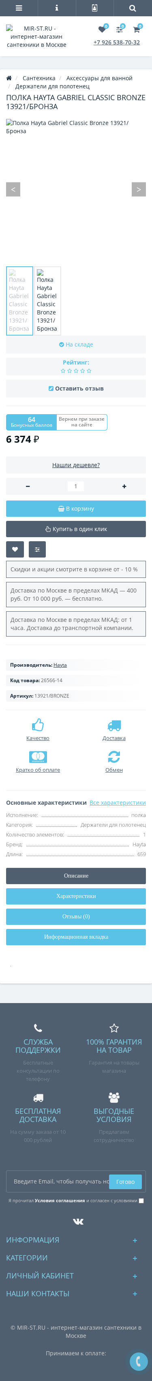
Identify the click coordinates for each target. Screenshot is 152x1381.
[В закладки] (15, 549)
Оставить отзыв (79, 388)
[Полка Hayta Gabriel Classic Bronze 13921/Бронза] (19, 301)
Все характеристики (118, 802)
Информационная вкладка (76, 937)
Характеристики (76, 896)
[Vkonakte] (76, 1219)
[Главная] (9, 78)
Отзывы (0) (76, 916)
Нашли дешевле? (76, 465)
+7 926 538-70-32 (117, 42)
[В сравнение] (37, 549)
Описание (76, 876)
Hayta (60, 664)
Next (139, 189)
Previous (13, 189)
